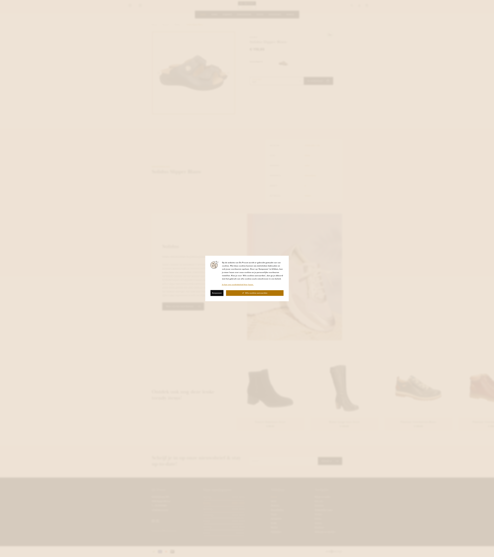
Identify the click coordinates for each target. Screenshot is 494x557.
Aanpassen (217, 293)
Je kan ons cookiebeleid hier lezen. (238, 284)
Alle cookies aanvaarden (256, 293)
